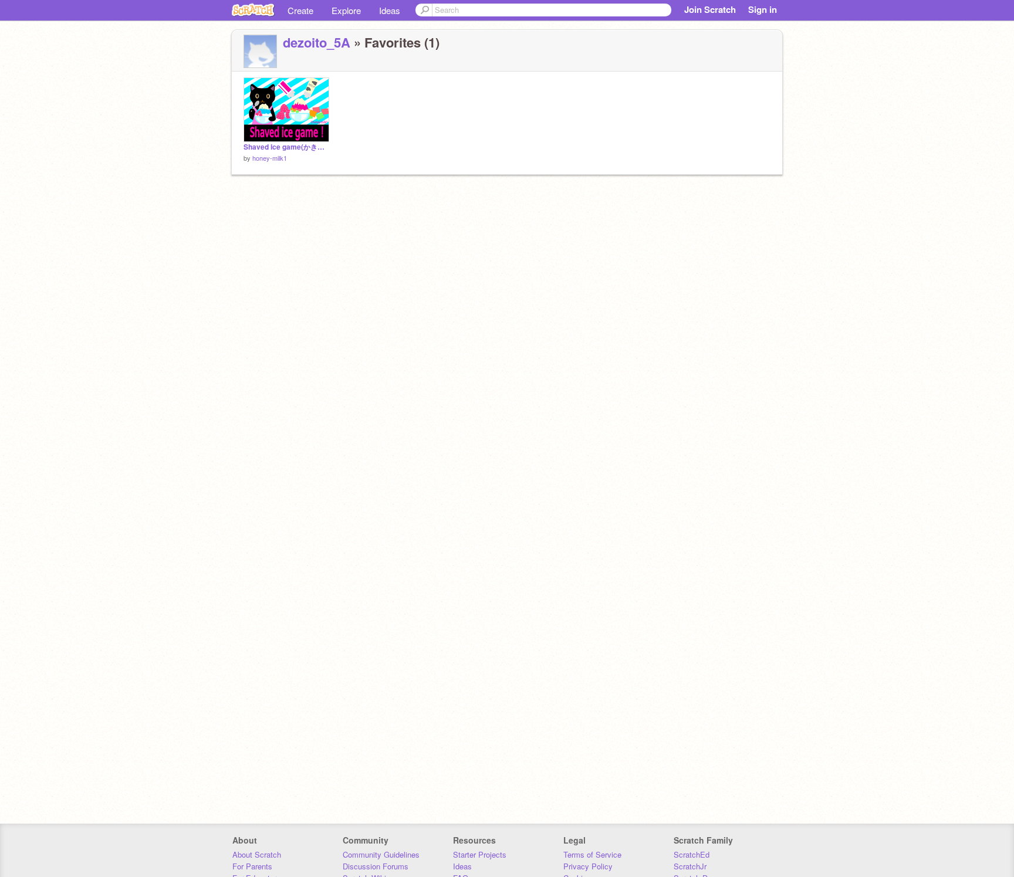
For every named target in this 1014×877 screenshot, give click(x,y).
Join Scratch (710, 9)
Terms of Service (592, 854)
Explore (346, 10)
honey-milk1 (269, 157)
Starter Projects (479, 854)
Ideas (389, 10)
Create (300, 10)
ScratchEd (691, 854)
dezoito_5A (316, 42)
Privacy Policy (588, 866)
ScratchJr (690, 866)
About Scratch (256, 854)
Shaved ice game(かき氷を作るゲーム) (286, 147)
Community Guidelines (381, 854)
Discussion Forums (375, 866)
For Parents (252, 866)
